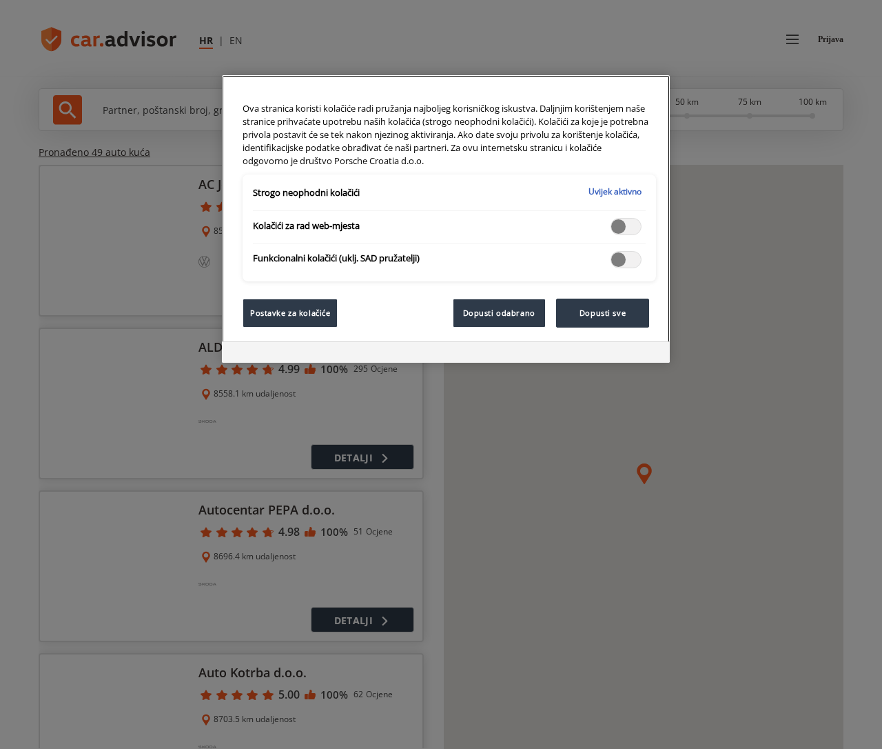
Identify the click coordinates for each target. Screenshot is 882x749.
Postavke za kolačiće (290, 313)
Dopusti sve (603, 313)
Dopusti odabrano (499, 313)
